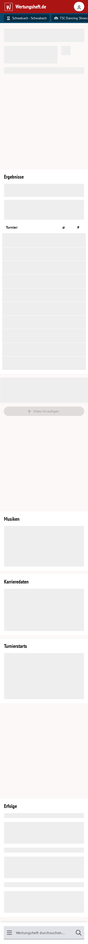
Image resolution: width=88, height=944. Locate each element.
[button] (65, 227)
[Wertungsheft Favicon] (8, 6)
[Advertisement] (44, 122)
